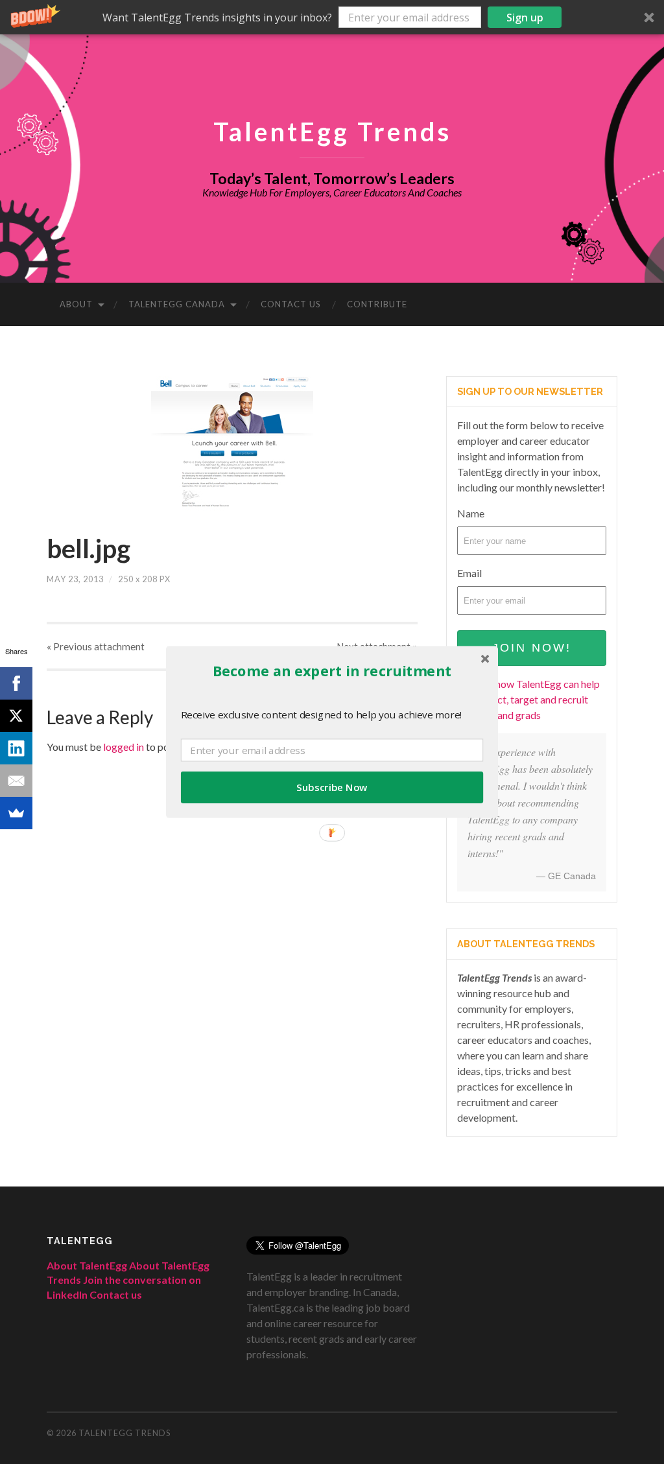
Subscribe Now (331, 787)
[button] (332, 671)
